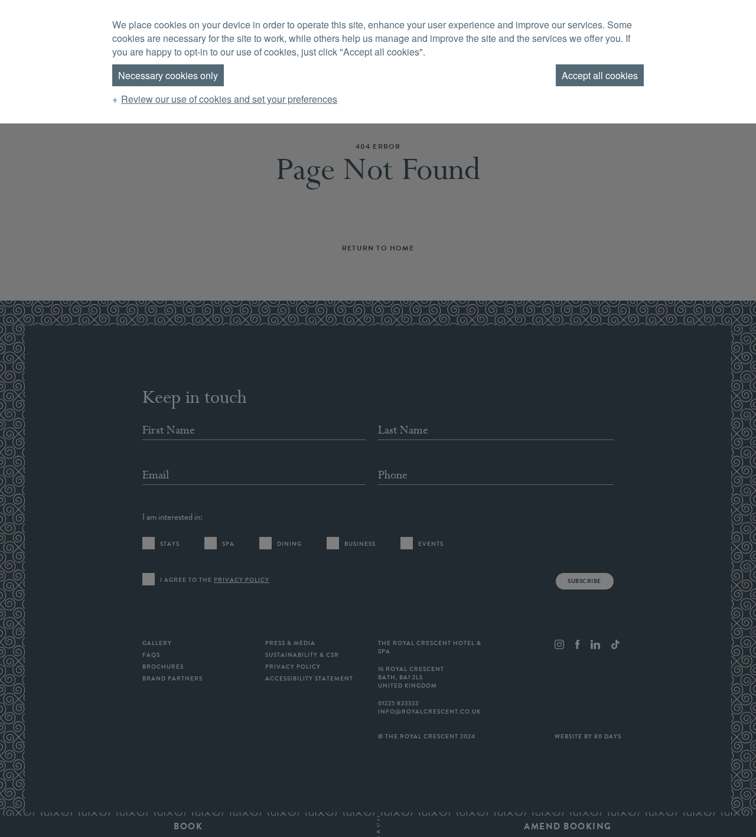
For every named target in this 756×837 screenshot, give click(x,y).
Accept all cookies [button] (600, 75)
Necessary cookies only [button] (168, 75)
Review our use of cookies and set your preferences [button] (229, 99)
